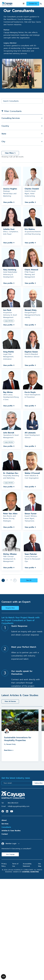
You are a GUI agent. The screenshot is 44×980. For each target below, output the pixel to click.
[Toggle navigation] (23, 3)
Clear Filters (9, 153)
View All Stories (10, 701)
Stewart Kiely (11, 744)
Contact (5, 834)
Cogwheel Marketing (30, 872)
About (4, 820)
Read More (8, 750)
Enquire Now (10, 608)
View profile (8, 202)
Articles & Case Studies (11, 830)
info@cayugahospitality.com (18, 806)
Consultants (6, 827)
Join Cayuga (10, 854)
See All (28, 580)
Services (5, 824)
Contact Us (33, 4)
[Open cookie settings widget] (3, 976)
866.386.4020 (13, 803)
